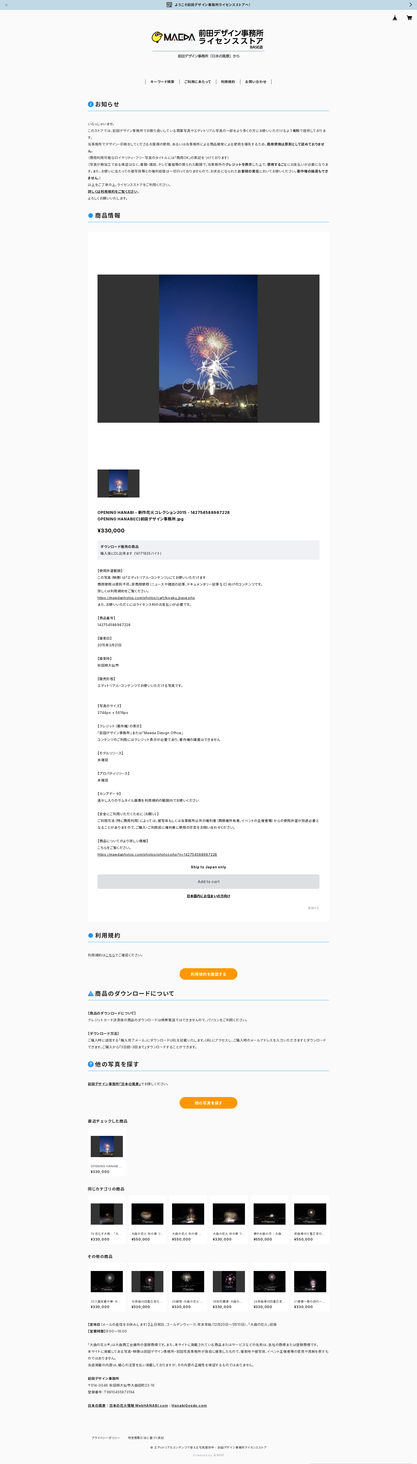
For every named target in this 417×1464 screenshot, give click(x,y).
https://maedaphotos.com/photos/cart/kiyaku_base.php (146, 598)
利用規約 (228, 82)
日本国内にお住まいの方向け (208, 896)
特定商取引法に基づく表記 (146, 1438)
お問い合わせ (255, 82)
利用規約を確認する (208, 974)
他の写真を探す (208, 1103)
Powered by (203, 1455)
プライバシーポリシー (106, 1438)
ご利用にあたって (197, 82)
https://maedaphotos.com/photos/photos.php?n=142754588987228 (157, 854)
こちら (110, 955)
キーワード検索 (162, 82)
